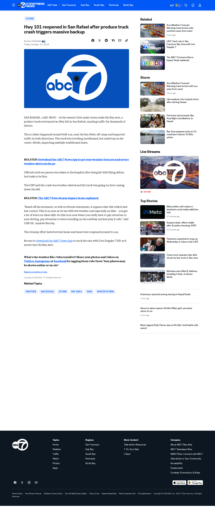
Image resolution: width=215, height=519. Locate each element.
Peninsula (114, 5)
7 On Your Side (131, 449)
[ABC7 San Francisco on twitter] (22, 483)
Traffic (56, 454)
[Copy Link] (126, 40)
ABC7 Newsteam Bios (181, 449)
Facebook (60, 261)
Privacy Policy (17, 493)
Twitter (29, 261)
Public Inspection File (127, 493)
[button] (14, 5)
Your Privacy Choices (33, 493)
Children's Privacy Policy (53, 493)
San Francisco (69, 5)
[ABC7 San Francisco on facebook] (15, 483)
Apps (55, 468)
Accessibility (177, 463)
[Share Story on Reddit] (106, 40)
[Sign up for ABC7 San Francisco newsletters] (36, 483)
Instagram (42, 261)
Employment (177, 468)
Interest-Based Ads (109, 493)
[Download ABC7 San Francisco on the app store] (179, 482)
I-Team (127, 454)
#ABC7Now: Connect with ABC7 (187, 454)
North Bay (128, 5)
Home (56, 445)
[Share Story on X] (99, 40)
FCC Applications (144, 493)
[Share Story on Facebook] (92, 40)
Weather (57, 449)
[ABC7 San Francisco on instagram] (29, 483)
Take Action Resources (135, 445)
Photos (56, 463)
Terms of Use (94, 493)
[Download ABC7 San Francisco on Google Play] (195, 482)
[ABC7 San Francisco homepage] (31, 5)
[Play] (169, 172)
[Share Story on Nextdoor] (113, 40)
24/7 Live (52, 5)
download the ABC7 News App (54, 240)
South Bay (99, 5)
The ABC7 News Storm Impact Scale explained (68, 198)
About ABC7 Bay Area (181, 445)
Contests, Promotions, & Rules (185, 473)
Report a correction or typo (35, 272)
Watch (56, 459)
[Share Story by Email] (119, 40)
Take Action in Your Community (186, 459)
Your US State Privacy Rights (76, 493)
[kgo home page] (20, 445)
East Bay (85, 5)
